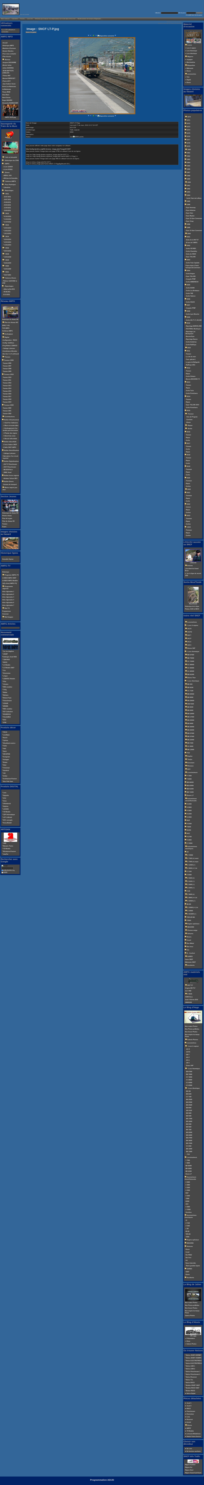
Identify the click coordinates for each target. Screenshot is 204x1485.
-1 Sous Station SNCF (10, 444)
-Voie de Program (192, 417)
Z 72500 (189, 843)
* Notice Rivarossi (191, 1377)
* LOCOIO (5, 809)
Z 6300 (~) (190, 884)
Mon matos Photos (191, 1026)
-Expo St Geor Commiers (194, 218)
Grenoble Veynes (7, 559)
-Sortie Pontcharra (192, 393)
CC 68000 (190, 664)
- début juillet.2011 (9, 289)
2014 (188, 396)
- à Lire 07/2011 (8, 169)
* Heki (4, 748)
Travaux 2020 (9, 405)
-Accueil (5, 43)
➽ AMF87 (188, 1428)
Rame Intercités (191, 1263)
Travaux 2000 (9, 360)
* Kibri (4, 765)
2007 (188, 305)
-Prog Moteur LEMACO (9, 345)
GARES (190, 956)
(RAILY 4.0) (5, 325)
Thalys (189, 759)
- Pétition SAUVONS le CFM (9, 282)
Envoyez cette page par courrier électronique (170, 23)
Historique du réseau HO (10, 319)
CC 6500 (190, 746)
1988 (188, 175)
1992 (188, 189)
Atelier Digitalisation (11, 461)
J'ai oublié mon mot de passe (194, 15)
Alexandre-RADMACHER (10, 103)
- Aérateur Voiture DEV (10, 478)
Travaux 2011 (7, 380)
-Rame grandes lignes (193, 1266)
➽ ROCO (188, 1408)
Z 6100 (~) (190, 881)
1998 (188, 224)
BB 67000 (190, 655)
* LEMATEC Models (8, 678)
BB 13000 (190, 749)
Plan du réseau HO (11, 322)
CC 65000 (190, 668)
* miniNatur (6, 735)
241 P (189, 638)
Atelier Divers (9, 481)
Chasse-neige (192, 930)
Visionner (5, 614)
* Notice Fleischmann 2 (192, 1374)
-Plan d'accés (6, 56)
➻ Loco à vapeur (190, 48)
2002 (188, 245)
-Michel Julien (6, 65)
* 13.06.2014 (7, 245)
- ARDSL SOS (7, 175)
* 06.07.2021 (7, 275)
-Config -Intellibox (8, 343)
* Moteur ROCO (190, 1390)
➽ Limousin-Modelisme (192, 1434)
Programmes (6, 611)
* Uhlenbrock (6, 803)
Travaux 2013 (7, 385)
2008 (188, 311)
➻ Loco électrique (191, 53)
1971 (188, 120)
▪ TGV (188, 1154)
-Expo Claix (189, 213)
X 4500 (189, 817)
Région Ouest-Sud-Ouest (193, 1473)
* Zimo (4, 801)
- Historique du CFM (11, 160)
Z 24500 (190, 911)
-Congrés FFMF (191, 279)
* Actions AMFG (10, 181)
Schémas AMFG (7, 331)
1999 (188, 227)
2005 (188, 285)
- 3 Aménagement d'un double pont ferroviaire (10, 429)
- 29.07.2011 (7, 199)
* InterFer (5, 854)
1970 (189, 117)
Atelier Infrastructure (11, 420)
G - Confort (191, 953)
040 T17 (190, 985)
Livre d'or (30, 19)
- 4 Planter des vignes (10, 433)
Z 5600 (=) (190, 894)
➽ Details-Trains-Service (193, 1436)
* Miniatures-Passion (9, 851)
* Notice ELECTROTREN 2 (193, 1363)
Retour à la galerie (31, 32)
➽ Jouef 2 (188, 1406)
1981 (188, 153)
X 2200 (189, 814)
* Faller (4, 746)
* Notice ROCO (190, 1382)
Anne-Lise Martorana (9, 86)
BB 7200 (190, 743)
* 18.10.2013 (7, 233)
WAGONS (190, 927)
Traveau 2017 (7, 396)
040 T (189, 635)
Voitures (190, 933)
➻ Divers (188, 71)
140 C (189, 645)
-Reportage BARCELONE (194, 326)
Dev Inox (190, 946)
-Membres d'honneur (9, 48)
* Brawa (4, 762)
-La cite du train (191, 356)
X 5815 (189, 994)
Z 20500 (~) (191, 901)
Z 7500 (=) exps (192, 861)
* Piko (4, 681)
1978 (188, 143)
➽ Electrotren (189, 1414)
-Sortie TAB (189, 293)
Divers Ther (191, 677)
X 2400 (189, 804)
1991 (188, 185)
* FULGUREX (6, 717)
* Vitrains (5, 684)
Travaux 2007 (7, 366)
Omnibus (189, 1212)
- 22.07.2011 (7, 197)
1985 (188, 166)
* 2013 (7, 225)
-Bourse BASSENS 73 (193, 379)
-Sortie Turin (190, 390)
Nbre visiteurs (5, 19)
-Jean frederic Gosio (9, 84)
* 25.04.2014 (7, 239)
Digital (7, 337)
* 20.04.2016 (7, 251)
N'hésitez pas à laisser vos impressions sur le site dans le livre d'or (55, 19)
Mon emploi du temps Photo (192, 1035)
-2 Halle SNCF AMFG (9, 447)
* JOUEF (5, 654)
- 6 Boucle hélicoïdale (10, 438)
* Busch (4, 737)
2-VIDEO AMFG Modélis (10, 580)
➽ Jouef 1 (188, 1403)
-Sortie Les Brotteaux (192, 290)
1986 (188, 169)
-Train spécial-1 (191, 359)
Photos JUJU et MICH (192, 609)
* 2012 (7, 213)
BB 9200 (190, 707)
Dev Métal (190, 943)
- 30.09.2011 (7, 210)
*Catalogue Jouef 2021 (9, 657)
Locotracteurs (192, 772)
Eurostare (190, 763)
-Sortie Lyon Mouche (192, 314)
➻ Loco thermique (191, 51)
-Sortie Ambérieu (191, 342)
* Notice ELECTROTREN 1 (193, 1360)
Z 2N (188, 891)
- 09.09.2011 (7, 205)
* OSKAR (5, 703)
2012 (188, 368)
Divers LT (190, 795)
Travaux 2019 (7, 402)
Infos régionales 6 (8, 602)
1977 (188, 140)
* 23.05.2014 (7, 242)
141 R (189, 628)
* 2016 (7, 248)
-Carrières (189, 419)
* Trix (4, 670)
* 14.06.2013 (7, 231)
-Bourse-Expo (190, 336)
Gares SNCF (189, 959)
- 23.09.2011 (7, 208)
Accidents (191, 965)
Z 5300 (189, 875)
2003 (188, 260)
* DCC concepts (7, 820)
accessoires (191, 74)
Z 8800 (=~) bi (192, 897)
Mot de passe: (182, 12)
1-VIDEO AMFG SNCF (9, 578)
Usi (188, 950)
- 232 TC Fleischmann (10, 464)
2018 (188, 455)
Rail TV (7, 608)
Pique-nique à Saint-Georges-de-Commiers (193, 266)
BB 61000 (190, 674)
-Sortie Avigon (190, 273)
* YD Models (6, 812)
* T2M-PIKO (6, 659)
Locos (189, 45)
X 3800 (189, 810)
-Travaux (188, 354)
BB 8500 (190, 697)
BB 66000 (190, 782)
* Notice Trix (189, 1380)
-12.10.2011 (6, 294)
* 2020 (7, 266)
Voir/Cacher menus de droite (174, 21)
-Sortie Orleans (190, 376)
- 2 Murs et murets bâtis (10, 425)
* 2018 (7, 254)
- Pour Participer (10, 184)
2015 (188, 410)
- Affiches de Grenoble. (10, 178)
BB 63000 (190, 785)
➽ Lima (187, 1417)
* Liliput (4, 676)
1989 (188, 179)
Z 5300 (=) (190, 878)
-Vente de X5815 (191, 254)
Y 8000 (189, 779)
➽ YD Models (189, 1431)
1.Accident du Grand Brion (191, 569)
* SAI (4, 773)
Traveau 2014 (7, 388)
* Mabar (4, 692)
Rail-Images (9, 617)
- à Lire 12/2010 (8, 166)
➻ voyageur (189, 59)
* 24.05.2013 (7, 228)
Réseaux (190, 766)
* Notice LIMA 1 (190, 1366)
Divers (189, 937)
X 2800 (189, 840)
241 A (189, 642)
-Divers (188, 422)
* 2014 (7, 236)
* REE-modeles (7, 687)
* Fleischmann (7, 700)
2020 (188, 478)
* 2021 (7, 272)
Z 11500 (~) (191, 865)
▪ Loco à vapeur (192, 625)
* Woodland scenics (8, 743)
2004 (188, 270)
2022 (188, 504)
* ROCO (4, 662)
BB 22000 (190, 740)
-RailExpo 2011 (190, 365)
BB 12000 (189, 1149)
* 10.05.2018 (7, 257)
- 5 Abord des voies (9, 436)
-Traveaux (189, 469)
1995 (188, 201)
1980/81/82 (188, 1002)
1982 (188, 156)
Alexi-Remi (5, 95)
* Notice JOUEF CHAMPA (193, 1358)
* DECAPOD (6, 754)
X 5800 (189, 807)
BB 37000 (190, 736)
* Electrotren (6, 673)
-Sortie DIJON (190, 288)
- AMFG (6, 164)
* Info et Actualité (11, 157)
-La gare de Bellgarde (193, 362)
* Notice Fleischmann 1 (192, 1371)
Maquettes (191, 65)
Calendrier (15, 19)
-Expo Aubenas (190, 210)
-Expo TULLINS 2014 (192, 405)
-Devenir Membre (7, 51)
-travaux (188, 507)
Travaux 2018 (7, 399)
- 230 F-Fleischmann (9, 467)
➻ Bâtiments (189, 68)
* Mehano (5, 695)
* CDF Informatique (8, 814)
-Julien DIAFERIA (8, 68)
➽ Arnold (188, 1422)
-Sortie (189, 428)
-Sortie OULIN (190, 302)
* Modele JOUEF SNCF (192, 1385)
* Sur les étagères (8, 651)
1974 (188, 130)
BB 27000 (190, 733)
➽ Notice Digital (190, 1393)
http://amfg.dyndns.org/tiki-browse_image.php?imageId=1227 (48, 149)
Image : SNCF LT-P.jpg (43, 29)
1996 (188, 204)
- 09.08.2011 (6, 292)
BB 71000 (190, 792)
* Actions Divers (10, 278)
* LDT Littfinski (7, 817)
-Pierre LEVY (6, 81)
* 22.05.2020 (7, 269)
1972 (188, 123)
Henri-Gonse (6, 97)
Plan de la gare (7, 518)
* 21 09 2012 (7, 222)
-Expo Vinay (189, 221)
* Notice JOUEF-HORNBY (193, 1355)
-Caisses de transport (10, 484)
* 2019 (7, 260)
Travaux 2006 (7, 363)
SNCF (187, 1272)
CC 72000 (190, 661)
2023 (188, 515)
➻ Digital (188, 80)
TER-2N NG (191, 917)
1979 (188, 146)
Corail (189, 940)
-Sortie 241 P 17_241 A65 (194, 320)
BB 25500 (190, 694)
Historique (5, 572)
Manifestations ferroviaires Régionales (89, 19)
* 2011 (7, 194)
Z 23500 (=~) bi (192, 907)
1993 (188, 192)
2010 (188, 323)
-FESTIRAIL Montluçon (193, 329)
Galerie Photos (192, 1039)
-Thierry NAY (6, 75)
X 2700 (189, 836)
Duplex (189, 756)
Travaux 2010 (9, 374)
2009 (188, 317)
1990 (189, 182)
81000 (189, 830)
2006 (188, 299)
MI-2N (189, 904)
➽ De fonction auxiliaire (193, 1451)
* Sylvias (5, 740)
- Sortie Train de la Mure (193, 198)
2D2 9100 (190, 704)
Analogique (8, 334)
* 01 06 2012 (7, 216)
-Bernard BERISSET (8, 78)
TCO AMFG (5, 328)
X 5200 (189, 823)
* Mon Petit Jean (7, 781)
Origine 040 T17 (190, 988)
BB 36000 (190, 727)
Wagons (190, 56)
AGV (188, 769)
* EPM (4, 722)
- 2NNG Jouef (7, 472)
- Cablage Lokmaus (8, 348)
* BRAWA (5, 706)
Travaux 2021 (7, 411)
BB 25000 (190, 720)
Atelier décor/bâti (10, 441)
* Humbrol (5, 770)
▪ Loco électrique (193, 681)
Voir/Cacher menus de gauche (30, 21)
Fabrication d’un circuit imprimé (10, 457)
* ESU (4, 720)
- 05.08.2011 (7, 202)
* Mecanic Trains (7, 846)
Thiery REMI (6, 92)
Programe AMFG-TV (12, 575)
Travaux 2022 (7, 413)
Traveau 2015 (7, 391)
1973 (188, 126)
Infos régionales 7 (8, 605)
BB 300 (189, 684)
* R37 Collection (7, 711)
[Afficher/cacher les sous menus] (3, 59)
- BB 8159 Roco (8, 469)
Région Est (188, 1467)
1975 (188, 133)
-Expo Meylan (190, 216)
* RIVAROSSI (6, 714)
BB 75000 (190, 658)
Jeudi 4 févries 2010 (191, 999)
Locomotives (192, 622)
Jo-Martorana (6, 89)
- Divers (7, 172)
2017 (188, 443)
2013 (188, 382)
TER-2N (188, 1234)
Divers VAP (191, 648)
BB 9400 (190, 723)
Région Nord (189, 1470)
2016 (188, 432)
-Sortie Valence (190, 296)
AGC (188, 833)
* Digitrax (5, 806)
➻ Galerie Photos (190, 1344)
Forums (22, 19)
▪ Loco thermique (193, 651)
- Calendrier (6, 187)
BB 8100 (190, 687)
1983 (188, 159)
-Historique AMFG (8, 45)
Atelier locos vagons (11, 475)
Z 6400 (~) (190, 888)
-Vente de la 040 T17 (192, 240)
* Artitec (4, 776)
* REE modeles (7, 709)
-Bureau (7, 59)
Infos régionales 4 (8, 600)
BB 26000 (190, 730)
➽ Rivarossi (189, 1419)
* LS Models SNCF (8, 667)
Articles (190, 565)
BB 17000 (190, 717)
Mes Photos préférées (192, 1029)
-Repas (188, 373)
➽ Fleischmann (190, 1411)
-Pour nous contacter (9, 54)
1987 (188, 172)
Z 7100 (189, 871)
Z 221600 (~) (191, 914)
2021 (188, 492)
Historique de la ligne (192, 606)
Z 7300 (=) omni (192, 858)
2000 (189, 233)
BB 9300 (190, 710)
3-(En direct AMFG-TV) (9, 583)
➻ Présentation (190, 1338)
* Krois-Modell (7, 823)
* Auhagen (5, 759)
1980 (189, 149)
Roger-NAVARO (7, 100)
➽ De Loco (188, 1448)
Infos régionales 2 (8, 594)
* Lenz (4, 792)
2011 (188, 351)
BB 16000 (190, 713)
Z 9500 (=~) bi (192, 868)
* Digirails (5, 795)
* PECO (4, 732)
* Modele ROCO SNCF (192, 1388)
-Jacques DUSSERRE (9, 62)
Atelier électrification (11, 450)
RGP (188, 820)
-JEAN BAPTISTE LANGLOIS (8, 72)
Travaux (7, 357)
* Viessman (6, 768)
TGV (188, 753)
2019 (188, 466)
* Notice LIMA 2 (190, 1369)
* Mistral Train (6, 698)
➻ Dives (187, 1341)
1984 (188, 162)
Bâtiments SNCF (190, 962)
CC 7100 (190, 691)
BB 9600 (188, 1127)
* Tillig (4, 689)
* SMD (4, 843)
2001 (188, 237)
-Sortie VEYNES (191, 248)
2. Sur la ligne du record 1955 (193, 574)
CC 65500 (190, 671)
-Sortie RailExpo (191, 344)
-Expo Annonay (191, 207)
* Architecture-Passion (9, 778)
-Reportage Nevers (192, 339)
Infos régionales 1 (8, 591)
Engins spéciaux (193, 924)
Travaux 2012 (7, 383)
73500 (189, 920)
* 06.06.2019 (7, 263)
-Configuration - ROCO (9, 340)
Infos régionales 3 (8, 597)
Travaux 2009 (7, 371)
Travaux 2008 (7, 368)
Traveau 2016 (7, 394)
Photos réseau (7, 515)
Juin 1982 (188, 991)
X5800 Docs (189, 997)
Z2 (188, 852)
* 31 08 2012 (7, 219)
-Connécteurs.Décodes (9, 351)
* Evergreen (6, 757)
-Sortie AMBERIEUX (192, 282)
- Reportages (8, 190)
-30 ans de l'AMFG (191, 242)
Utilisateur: (158, 12)
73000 (189, 827)
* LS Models (6, 665)
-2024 (189, 527)
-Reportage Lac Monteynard (190, 332)
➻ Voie (187, 77)
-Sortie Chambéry (191, 251)
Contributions (10, 416)
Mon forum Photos (191, 1032)
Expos (4, 526)
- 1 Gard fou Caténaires (10, 423)
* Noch (4, 751)
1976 (188, 136)
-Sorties (188, 486)
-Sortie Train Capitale (192, 263)
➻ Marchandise (190, 62)
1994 (188, 195)
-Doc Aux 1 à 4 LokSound (10, 354)
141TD (189, 632)
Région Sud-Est (190, 1464)
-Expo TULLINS (191, 257)
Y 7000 (189, 776)
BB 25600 (190, 700)
